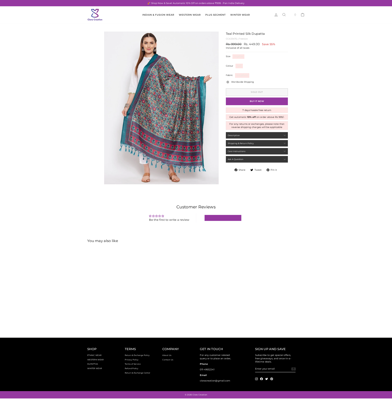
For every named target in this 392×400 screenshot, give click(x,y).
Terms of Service (133, 364)
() (295, 14)
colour (229, 65)
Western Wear (190, 14)
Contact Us (167, 360)
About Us (166, 355)
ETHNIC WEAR (94, 355)
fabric (229, 75)
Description (234, 135)
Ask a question (235, 159)
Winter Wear (240, 14)
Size (228, 56)
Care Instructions (236, 151)
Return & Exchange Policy (137, 355)
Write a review (223, 217)
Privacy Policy (131, 360)
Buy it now (257, 101)
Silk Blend (242, 75)
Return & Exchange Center (137, 373)
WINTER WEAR (94, 368)
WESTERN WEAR (95, 360)
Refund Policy (131, 368)
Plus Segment (215, 14)
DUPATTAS (92, 364)
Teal (239, 65)
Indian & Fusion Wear (158, 14)
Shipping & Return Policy (241, 143)
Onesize (238, 56)
